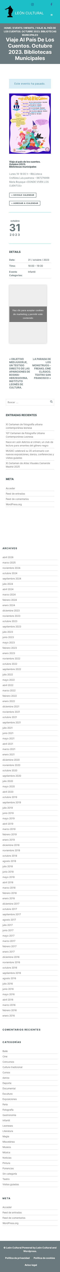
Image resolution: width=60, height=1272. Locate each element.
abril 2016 (7, 999)
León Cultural (14, 1247)
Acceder (10, 488)
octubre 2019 (9, 797)
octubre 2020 (9, 770)
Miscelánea (8, 1141)
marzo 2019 (9, 829)
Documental (9, 1088)
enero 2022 (8, 701)
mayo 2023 (8, 642)
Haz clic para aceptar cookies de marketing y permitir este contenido (28, 314)
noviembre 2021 (11, 711)
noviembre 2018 (11, 850)
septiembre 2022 (11, 669)
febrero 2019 (9, 834)
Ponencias (8, 1168)
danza (5, 1077)
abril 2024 (8, 589)
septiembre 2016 (11, 973)
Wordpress (29, 1251)
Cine (4, 1056)
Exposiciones (9, 1099)
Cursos (6, 1072)
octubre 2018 (9, 855)
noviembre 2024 (11, 567)
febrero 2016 (9, 1010)
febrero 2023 (9, 647)
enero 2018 (8, 898)
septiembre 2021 (11, 722)
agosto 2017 (9, 919)
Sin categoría (9, 1173)
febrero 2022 (9, 695)
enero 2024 (8, 605)
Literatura (7, 1131)
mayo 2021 (8, 738)
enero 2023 (8, 653)
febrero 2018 (9, 893)
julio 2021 (7, 727)
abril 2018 (7, 882)
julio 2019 (7, 807)
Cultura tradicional (12, 1067)
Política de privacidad (17, 1258)
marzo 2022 (9, 690)
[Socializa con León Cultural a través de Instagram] (31, 3)
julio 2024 (7, 583)
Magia (5, 1136)
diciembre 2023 (11, 610)
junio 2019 (8, 813)
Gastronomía (9, 1115)
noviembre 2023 (11, 615)
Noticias (6, 1157)
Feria (5, 1104)
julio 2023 (7, 631)
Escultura (7, 1093)
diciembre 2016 (11, 957)
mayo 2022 (8, 679)
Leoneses (7, 1125)
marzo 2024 (9, 594)
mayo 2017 (8, 935)
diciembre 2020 (11, 759)
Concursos (8, 1061)
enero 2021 (8, 754)
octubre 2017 (9, 909)
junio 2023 (8, 637)
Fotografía (8, 1109)
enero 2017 (8, 951)
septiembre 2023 (11, 626)
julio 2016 (7, 983)
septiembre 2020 (11, 775)
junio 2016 (8, 989)
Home (7, 27)
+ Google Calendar (22, 195)
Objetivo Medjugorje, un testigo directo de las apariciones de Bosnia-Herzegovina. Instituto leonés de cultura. (19, 373)
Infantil (29, 27)
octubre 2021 (9, 717)
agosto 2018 (9, 861)
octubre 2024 (9, 573)
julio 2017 (7, 925)
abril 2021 (7, 743)
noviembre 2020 (11, 765)
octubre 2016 (9, 967)
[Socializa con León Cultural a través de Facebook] (50, 3)
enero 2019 (8, 839)
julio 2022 (7, 674)
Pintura (6, 1163)
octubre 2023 (9, 621)
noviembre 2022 (11, 658)
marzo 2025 (9, 562)
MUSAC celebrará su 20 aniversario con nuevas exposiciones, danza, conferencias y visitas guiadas (30, 454)
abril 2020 (8, 791)
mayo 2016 (8, 994)
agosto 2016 (9, 978)
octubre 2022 (9, 663)
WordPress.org (14, 504)
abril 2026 (8, 557)
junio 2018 (8, 871)
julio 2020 (7, 781)
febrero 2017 (9, 946)
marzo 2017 (8, 941)
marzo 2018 (9, 887)
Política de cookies (44, 1258)
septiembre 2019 (11, 802)
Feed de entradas (15, 493)
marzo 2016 (9, 1005)
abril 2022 (7, 685)
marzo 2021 (8, 749)
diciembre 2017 (10, 903)
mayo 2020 (8, 786)
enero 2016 (8, 1015)
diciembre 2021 (10, 706)
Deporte (6, 1083)
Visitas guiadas (10, 1184)
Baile (5, 1051)
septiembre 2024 (11, 578)
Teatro (6, 1179)
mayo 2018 (8, 877)
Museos (6, 1147)
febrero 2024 (9, 599)
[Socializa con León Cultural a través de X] (40, 3)
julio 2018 (7, 866)
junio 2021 (8, 733)
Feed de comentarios (17, 499)
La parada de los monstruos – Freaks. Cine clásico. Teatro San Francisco (41, 368)
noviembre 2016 (11, 962)
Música (6, 1152)
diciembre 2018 (11, 845)
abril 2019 (7, 823)
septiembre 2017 (11, 914)
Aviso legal (31, 1265)
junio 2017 (8, 930)
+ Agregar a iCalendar (24, 203)
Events (17, 27)
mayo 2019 (8, 818)
